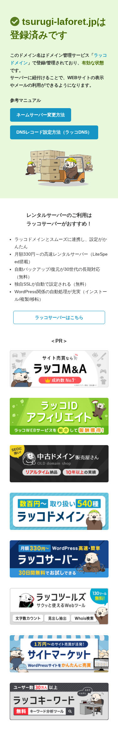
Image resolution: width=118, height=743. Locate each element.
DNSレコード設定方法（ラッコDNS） (54, 132)
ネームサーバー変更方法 (40, 114)
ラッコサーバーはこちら (59, 317)
